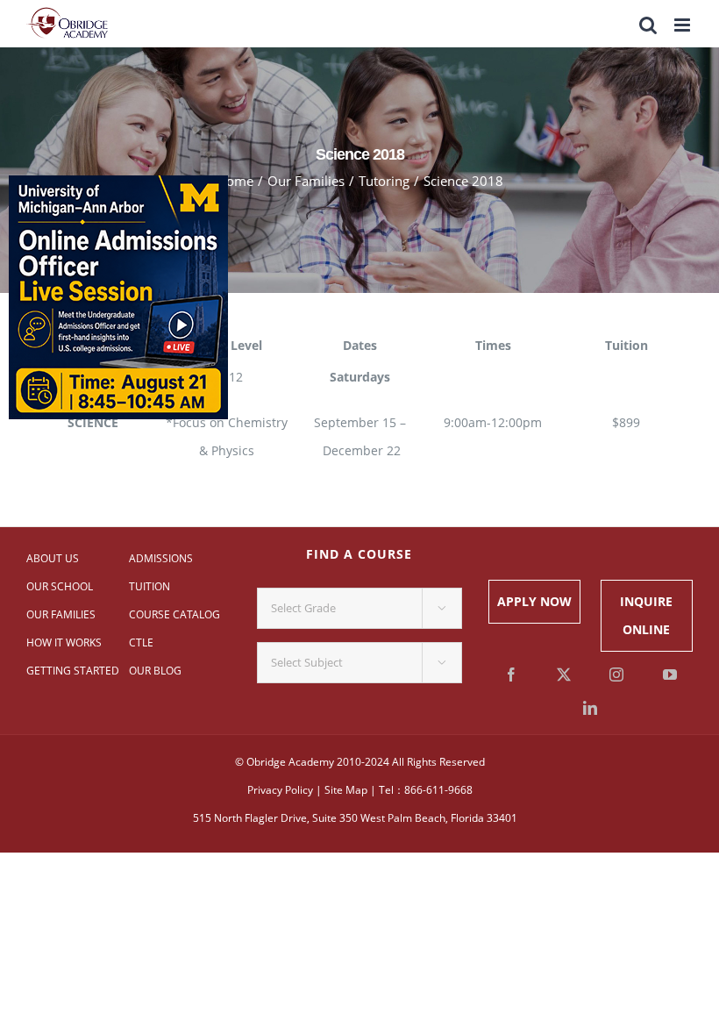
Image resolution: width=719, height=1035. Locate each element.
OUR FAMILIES (61, 614)
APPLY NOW (534, 601)
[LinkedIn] (590, 708)
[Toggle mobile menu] (683, 25)
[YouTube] (669, 674)
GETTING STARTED (72, 670)
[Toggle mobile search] (648, 25)
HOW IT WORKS (64, 642)
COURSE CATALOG (174, 614)
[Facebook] (510, 674)
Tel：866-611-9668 (426, 789)
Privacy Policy (280, 789)
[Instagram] (617, 674)
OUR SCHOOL (59, 586)
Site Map (345, 789)
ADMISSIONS (161, 558)
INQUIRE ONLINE (646, 615)
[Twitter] (563, 674)
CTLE (141, 642)
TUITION (149, 586)
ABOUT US (52, 558)
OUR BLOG (155, 670)
